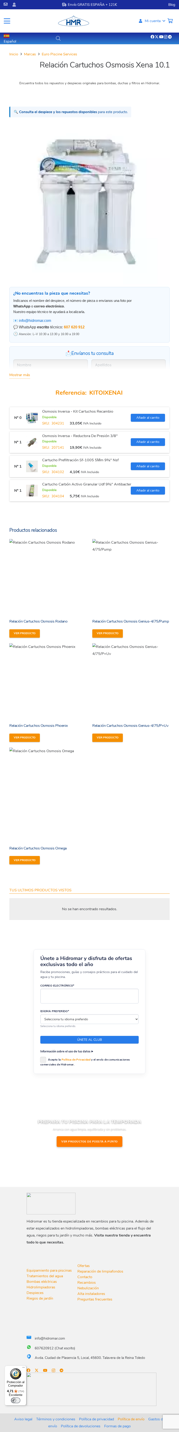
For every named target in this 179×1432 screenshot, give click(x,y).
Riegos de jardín (40, 1298)
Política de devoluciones (80, 1426)
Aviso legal (23, 1419)
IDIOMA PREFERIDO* (54, 1011)
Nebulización (88, 1288)
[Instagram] (165, 37)
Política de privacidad (96, 1419)
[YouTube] (161, 37)
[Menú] (23, 1368)
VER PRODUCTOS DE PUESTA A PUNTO (89, 1141)
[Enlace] (5, 4)
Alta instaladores (91, 1293)
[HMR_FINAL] (51, 1203)
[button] (7, 21)
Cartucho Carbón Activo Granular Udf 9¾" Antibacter (86, 484)
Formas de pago (117, 1426)
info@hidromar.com (35, 321)
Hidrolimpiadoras (41, 1287)
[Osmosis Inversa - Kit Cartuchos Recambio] (32, 418)
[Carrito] (170, 21)
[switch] (15, 1400)
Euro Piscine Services (59, 54)
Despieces (35, 1292)
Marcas (30, 54)
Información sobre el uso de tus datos (65, 1051)
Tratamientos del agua (45, 1276)
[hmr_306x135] (73, 21)
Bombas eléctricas (42, 1281)
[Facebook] (152, 37)
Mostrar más (19, 374)
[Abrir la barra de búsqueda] (58, 38)
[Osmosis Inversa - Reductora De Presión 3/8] (32, 442)
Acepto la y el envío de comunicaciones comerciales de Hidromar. (85, 1062)
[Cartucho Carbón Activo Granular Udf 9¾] (32, 490)
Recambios (86, 1282)
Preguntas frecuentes (94, 1299)
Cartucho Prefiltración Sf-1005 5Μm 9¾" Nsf (80, 460)
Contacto (84, 1277)
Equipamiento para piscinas (49, 1270)
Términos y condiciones (55, 1419)
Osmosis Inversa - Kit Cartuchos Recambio (77, 411)
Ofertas (83, 1265)
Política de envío (131, 1419)
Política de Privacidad (76, 1059)
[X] (156, 37)
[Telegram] (170, 37)
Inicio (13, 54)
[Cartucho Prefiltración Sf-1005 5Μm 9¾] (32, 466)
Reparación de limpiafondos (100, 1271)
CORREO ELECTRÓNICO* (57, 985)
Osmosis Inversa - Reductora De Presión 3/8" (80, 435)
